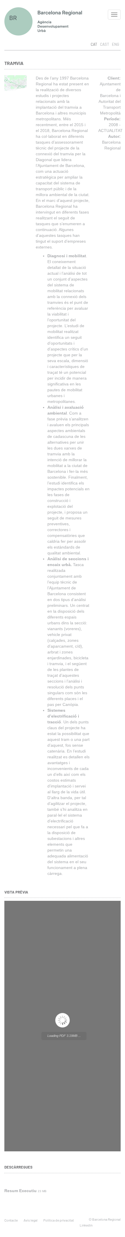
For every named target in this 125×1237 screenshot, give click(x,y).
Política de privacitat (58, 1220)
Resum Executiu (20, 1190)
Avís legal (31, 1220)
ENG (115, 44)
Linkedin (86, 1225)
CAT (94, 44)
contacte (11, 1220)
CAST (104, 44)
